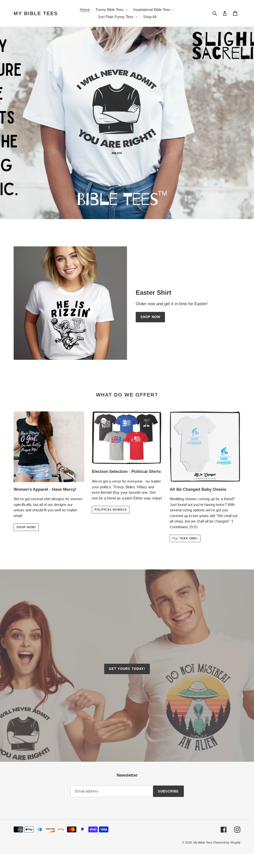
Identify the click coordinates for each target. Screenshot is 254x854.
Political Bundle (111, 509)
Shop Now (150, 317)
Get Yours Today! (127, 669)
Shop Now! (26, 527)
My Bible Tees (36, 13)
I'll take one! (184, 538)
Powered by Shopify (226, 842)
